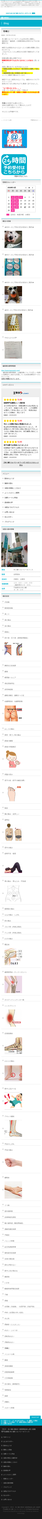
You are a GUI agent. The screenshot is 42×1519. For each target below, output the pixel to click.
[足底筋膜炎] (12, 1046)
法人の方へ (9, 517)
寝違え (7, 632)
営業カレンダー (8, 1479)
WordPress (14, 1511)
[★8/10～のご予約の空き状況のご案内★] (12, 295)
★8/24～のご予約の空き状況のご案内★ (19, 227)
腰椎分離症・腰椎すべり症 (14, 695)
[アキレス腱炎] (12, 1129)
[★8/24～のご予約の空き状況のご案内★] (12, 239)
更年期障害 (9, 1211)
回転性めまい (9, 1336)
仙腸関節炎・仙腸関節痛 (14, 701)
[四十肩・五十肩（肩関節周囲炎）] (12, 650)
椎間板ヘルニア (10, 677)
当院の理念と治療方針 (26, 1422)
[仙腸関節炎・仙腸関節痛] (12, 713)
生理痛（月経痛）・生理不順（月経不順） (20, 1306)
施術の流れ (9, 483)
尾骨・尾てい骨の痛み (13, 735)
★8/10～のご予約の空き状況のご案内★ (19, 282)
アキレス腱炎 (9, 1116)
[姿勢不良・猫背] (12, 866)
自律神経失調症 (10, 1217)
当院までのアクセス (12, 507)
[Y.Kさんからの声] (12, 350)
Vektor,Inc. (36, 1511)
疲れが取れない (10, 1265)
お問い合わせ (9, 512)
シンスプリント (10, 1006)
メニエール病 (6, 120)
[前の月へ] (25, 187)
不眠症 (7, 1235)
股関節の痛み (9, 909)
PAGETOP (35, 1417)
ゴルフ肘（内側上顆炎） (14, 927)
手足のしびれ (9, 1144)
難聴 (6, 1360)
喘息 (6, 808)
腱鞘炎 (7, 1178)
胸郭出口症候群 (10, 665)
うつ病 (7, 1205)
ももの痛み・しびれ (12, 915)
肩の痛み (8, 620)
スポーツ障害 (9, 1408)
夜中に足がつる (10, 1089)
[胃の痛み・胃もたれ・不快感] (12, 893)
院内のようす (9, 478)
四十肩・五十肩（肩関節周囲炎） (17, 638)
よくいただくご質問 (12, 493)
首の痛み (8, 626)
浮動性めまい (36, 120)
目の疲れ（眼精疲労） (13, 1384)
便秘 (6, 1301)
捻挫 (6, 1396)
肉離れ (7, 1402)
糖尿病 (7, 1277)
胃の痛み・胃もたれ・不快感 (15, 881)
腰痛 (6, 671)
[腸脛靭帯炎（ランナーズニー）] (12, 984)
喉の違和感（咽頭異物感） (14, 1223)
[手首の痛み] (12, 1162)
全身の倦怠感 (9, 1259)
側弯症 (7, 820)
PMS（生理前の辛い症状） (14, 1312)
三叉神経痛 (9, 1378)
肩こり (7, 614)
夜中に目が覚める (11, 1271)
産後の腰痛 (9, 741)
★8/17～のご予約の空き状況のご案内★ (19, 255)
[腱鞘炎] (12, 1190)
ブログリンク (9, 522)
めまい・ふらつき (11, 1330)
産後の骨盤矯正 (10, 747)
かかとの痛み (9, 1061)
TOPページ (6, 1420)
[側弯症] (12, 832)
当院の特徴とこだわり (13, 488)
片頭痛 (7, 602)
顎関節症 (8, 1390)
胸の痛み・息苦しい (12, 814)
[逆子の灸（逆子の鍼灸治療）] (12, 793)
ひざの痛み (9, 939)
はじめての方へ (20, 1420)
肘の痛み (8, 921)
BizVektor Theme (25, 1511)
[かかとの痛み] (12, 1073)
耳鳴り (7, 1348)
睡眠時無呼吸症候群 (12, 1289)
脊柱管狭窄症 (9, 683)
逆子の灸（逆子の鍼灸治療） (15, 780)
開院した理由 (33, 1420)
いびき (7, 1283)
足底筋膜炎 (9, 1033)
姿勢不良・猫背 (10, 853)
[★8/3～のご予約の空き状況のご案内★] (12, 322)
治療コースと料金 (11, 498)
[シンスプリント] (12, 1018)
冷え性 (7, 1318)
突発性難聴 (9, 1366)
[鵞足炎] (12, 957)
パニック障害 (9, 1241)
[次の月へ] (33, 187)
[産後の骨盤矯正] (12, 759)
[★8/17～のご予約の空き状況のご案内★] (12, 267)
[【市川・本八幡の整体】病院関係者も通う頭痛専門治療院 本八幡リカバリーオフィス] (21, 11)
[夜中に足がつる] (12, 1101)
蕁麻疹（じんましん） (13, 1324)
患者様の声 (9, 502)
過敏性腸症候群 (10, 1229)
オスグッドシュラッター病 (14, 1000)
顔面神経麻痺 (9, 1372)
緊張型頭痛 (9, 608)
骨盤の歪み (9, 774)
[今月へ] (29, 187)
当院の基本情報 (8, 1483)
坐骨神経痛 (9, 689)
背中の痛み (9, 848)
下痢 (6, 1295)
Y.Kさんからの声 (11, 338)
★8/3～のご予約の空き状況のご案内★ (19, 310)
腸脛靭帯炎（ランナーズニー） (16, 972)
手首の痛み (9, 1150)
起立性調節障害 (10, 1247)
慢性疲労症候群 (10, 1253)
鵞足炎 (7, 944)
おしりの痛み (9, 729)
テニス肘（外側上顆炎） (14, 933)
